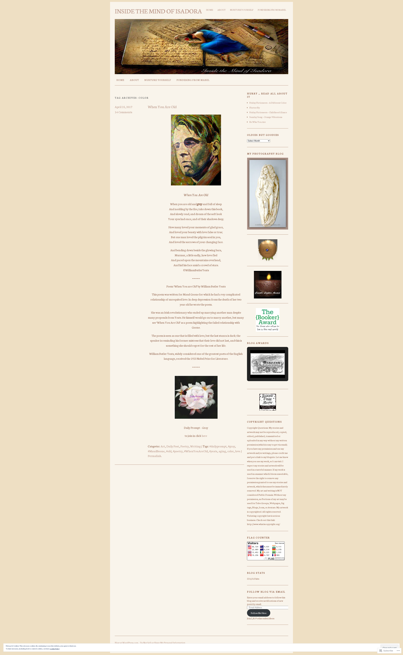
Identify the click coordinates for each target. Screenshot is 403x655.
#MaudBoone (156, 451)
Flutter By (254, 107)
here (204, 436)
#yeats (213, 451)
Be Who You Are (257, 121)
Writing (195, 446)
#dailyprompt (218, 446)
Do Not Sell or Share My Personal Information (162, 642)
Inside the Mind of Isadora (158, 10)
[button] (260, 370)
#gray (231, 446)
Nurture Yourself (241, 9)
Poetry (184, 446)
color (230, 451)
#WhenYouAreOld (196, 451)
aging (222, 451)
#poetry (178, 451)
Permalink (154, 456)
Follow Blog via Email (266, 591)
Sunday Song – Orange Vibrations (265, 117)
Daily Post (172, 446)
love (237, 451)
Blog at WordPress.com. (127, 642)
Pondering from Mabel (272, 9)
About (221, 9)
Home (209, 9)
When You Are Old (162, 106)
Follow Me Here (259, 613)
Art (163, 446)
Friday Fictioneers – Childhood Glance (268, 112)
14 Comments (123, 112)
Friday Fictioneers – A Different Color (268, 102)
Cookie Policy (55, 648)
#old (168, 451)
